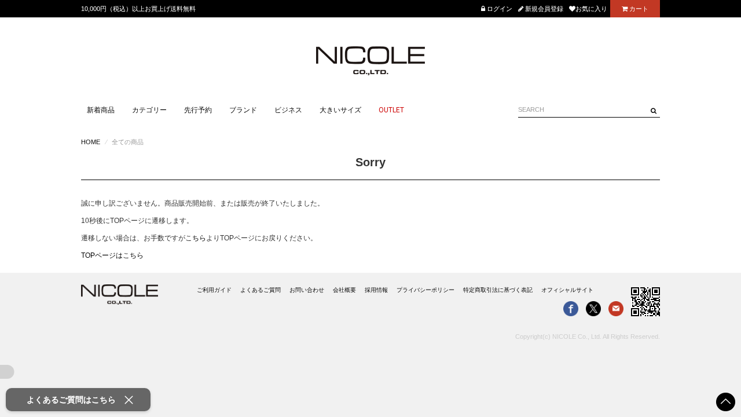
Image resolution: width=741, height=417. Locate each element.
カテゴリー (149, 110)
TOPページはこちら (112, 255)
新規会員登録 (543, 8)
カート (638, 8)
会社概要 (344, 290)
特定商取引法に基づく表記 (498, 290)
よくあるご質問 (260, 290)
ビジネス (288, 110)
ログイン (498, 8)
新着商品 (101, 110)
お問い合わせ (306, 290)
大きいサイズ (340, 110)
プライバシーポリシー (425, 290)
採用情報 (376, 290)
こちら (195, 238)
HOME (90, 141)
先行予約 (198, 110)
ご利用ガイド (214, 290)
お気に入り (591, 8)
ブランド (243, 110)
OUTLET (391, 110)
